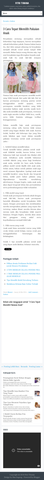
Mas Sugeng (17, 477)
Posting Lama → (35, 366)
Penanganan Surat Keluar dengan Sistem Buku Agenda (17, 379)
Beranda (24, 366)
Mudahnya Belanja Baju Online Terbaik (22, 284)
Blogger (37, 477)
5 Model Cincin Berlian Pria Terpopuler (14, 415)
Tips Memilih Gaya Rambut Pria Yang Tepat (16, 392)
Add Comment (33, 292)
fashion (5, 294)
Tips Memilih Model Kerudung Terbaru (22, 280)
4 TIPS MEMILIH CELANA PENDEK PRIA (23, 270)
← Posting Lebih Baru (10, 366)
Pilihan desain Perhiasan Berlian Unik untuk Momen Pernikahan (22, 264)
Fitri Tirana (22, 3)
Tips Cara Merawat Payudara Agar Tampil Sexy (17, 403)
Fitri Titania (30, 474)
